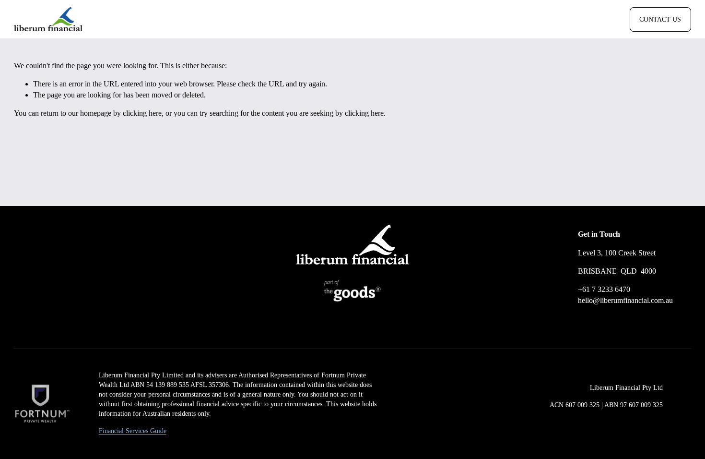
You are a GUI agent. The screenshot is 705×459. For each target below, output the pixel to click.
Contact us (660, 19)
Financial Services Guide (132, 431)
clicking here (142, 113)
